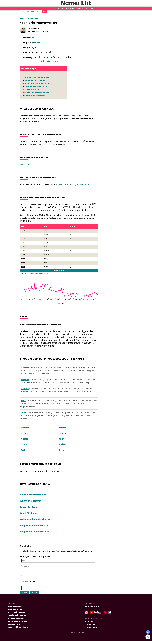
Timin (23, 412)
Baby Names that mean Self (34, 525)
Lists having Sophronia (35, 95)
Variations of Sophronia (35, 80)
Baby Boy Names (15, 606)
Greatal (62, 433)
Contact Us (90, 624)
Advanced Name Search (18, 627)
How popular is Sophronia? (36, 86)
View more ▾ (59, 270)
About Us (89, 621)
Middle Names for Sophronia (37, 83)
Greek (37, 42)
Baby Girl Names (33, 18)
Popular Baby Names (17, 615)
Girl (33, 37)
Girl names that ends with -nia (35, 519)
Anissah (63, 427)
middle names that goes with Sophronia (75, 184)
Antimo (62, 444)
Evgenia (25, 379)
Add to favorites (49, 61)
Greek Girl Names (29, 513)
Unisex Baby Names (16, 612)
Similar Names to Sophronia (37, 92)
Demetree (26, 433)
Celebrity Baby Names (17, 621)
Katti (23, 400)
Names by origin (82, 8)
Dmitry (62, 450)
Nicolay (25, 388)
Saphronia (25, 164)
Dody (61, 439)
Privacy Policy (91, 627)
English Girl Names (29, 507)
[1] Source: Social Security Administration (34, 274)
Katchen (25, 427)
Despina (25, 367)
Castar (24, 439)
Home (60, 8)
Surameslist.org (92, 606)
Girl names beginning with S (34, 494)
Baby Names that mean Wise (34, 531)
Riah (23, 450)
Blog (92, 8)
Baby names (69, 8)
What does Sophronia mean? (37, 77)
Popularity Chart (32, 89)
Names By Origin (15, 624)
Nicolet (24, 444)
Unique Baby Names (16, 618)
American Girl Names (30, 500)
